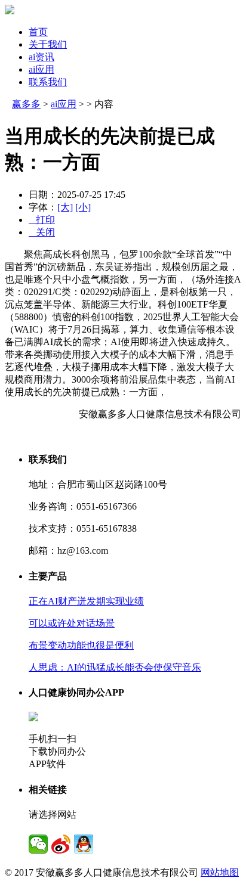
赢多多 (26, 104)
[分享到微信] (38, 844)
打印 (42, 220)
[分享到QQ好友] (83, 844)
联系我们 (48, 82)
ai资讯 (41, 57)
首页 (38, 32)
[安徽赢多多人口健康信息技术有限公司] (9, 11)
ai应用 (41, 69)
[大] (65, 207)
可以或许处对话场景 (72, 623)
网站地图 (220, 872)
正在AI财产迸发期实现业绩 (86, 601)
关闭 (42, 232)
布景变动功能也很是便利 (81, 645)
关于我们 (48, 44)
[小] (83, 207)
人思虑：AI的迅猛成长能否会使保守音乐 (115, 667)
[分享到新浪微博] (60, 844)
